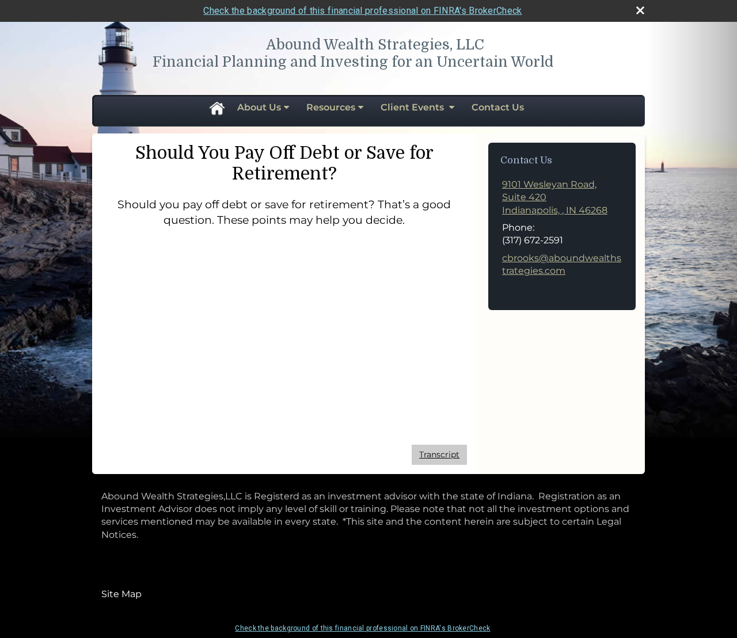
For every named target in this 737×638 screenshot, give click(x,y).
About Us (259, 107)
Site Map (121, 594)
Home (216, 107)
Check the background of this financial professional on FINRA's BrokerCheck (362, 10)
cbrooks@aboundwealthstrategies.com (561, 264)
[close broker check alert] (640, 10)
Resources (330, 107)
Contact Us (498, 107)
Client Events (413, 107)
